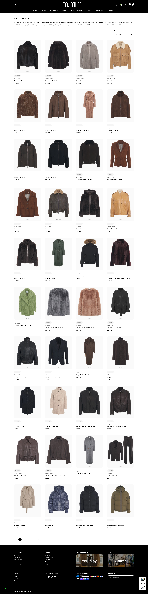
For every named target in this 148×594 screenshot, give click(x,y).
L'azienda (47, 559)
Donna (17, 5)
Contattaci (16, 555)
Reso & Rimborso (18, 559)
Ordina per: (117, 30)
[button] (117, 5)
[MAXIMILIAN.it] (72, 4)
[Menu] (145, 578)
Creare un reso (17, 564)
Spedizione (17, 557)
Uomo (22, 5)
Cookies (16, 578)
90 (34, 539)
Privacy (16, 576)
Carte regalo (48, 555)
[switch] (142, 588)
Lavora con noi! (49, 557)
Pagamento (17, 561)
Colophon (47, 561)
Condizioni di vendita (19, 580)
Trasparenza (48, 564)
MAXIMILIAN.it (27, 591)
